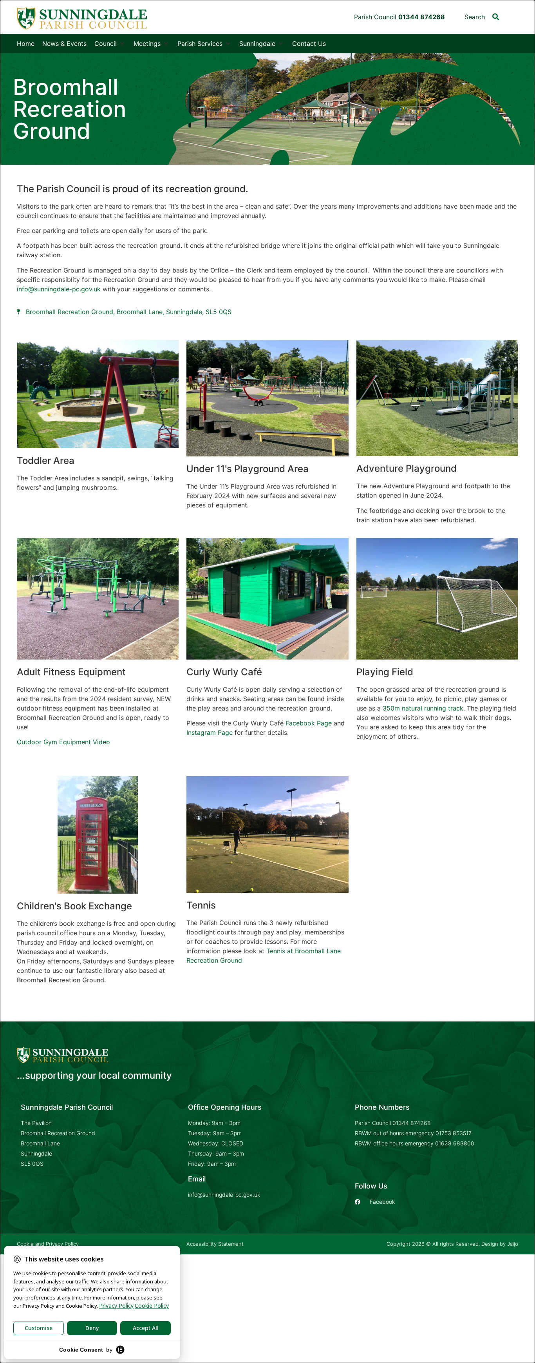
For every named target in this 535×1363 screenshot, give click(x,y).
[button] (495, 17)
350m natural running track (423, 708)
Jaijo (512, 1244)
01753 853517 (454, 1133)
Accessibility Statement (215, 1244)
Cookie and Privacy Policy (48, 1244)
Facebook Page (309, 723)
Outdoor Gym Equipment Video (63, 742)
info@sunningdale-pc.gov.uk (59, 289)
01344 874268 (411, 1122)
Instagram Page (209, 732)
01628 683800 (454, 1143)
